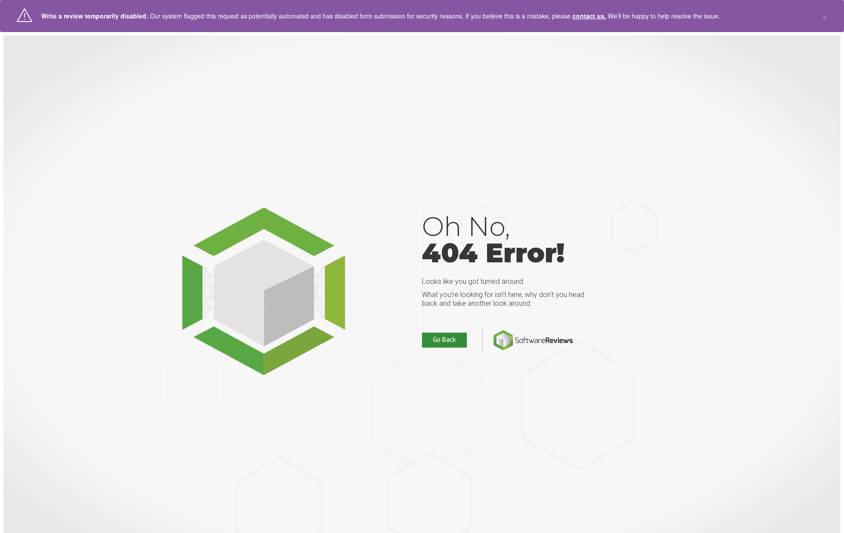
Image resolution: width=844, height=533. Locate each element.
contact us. (589, 15)
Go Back (444, 340)
